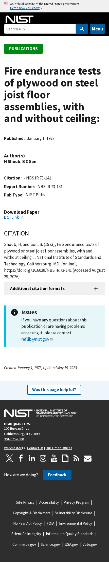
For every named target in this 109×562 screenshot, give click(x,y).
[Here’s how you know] (54, 6)
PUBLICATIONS (23, 48)
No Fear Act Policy (27, 523)
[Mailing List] (87, 458)
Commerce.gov (24, 544)
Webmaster (13, 448)
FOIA (50, 523)
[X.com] (9, 458)
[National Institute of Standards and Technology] (40, 413)
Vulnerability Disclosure (73, 513)
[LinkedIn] (32, 458)
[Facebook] (20, 458)
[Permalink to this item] (27, 155)
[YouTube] (54, 458)
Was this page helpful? (54, 389)
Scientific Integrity (26, 533)
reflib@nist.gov (35, 339)
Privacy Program (76, 502)
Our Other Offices (59, 448)
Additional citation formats (37, 288)
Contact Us (35, 448)
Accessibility (49, 502)
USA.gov (71, 544)
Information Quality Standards (70, 533)
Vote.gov (90, 544)
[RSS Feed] (76, 458)
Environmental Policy (75, 523)
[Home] (19, 19)
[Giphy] (65, 458)
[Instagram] (43, 458)
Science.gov (50, 544)
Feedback (57, 475)
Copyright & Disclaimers (31, 513)
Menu (97, 29)
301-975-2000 (14, 439)
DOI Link (11, 217)
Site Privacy (25, 502)
